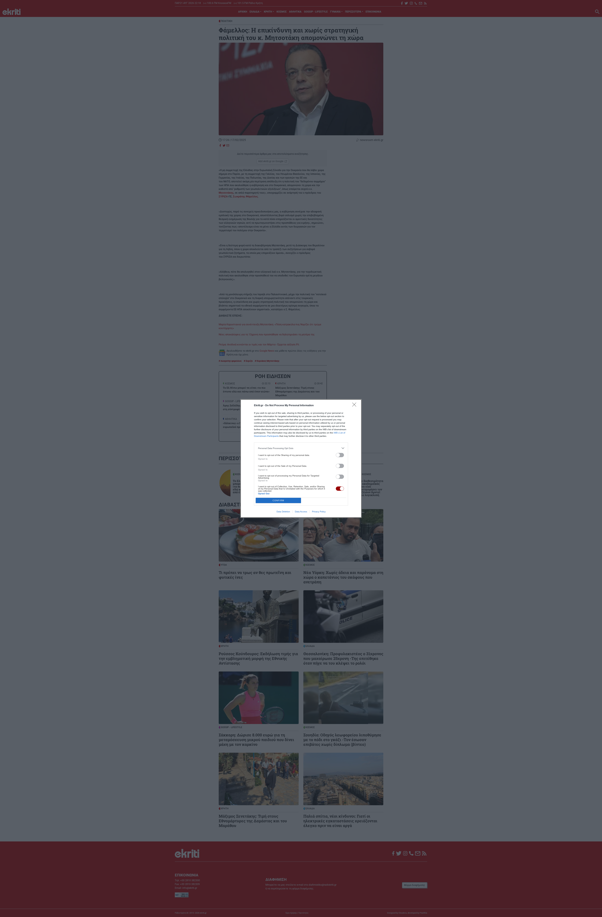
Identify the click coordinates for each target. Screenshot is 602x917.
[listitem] (301, 448)
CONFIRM (278, 500)
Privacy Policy (319, 511)
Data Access (301, 511)
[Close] (355, 406)
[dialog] (301, 458)
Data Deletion (283, 511)
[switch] (340, 455)
